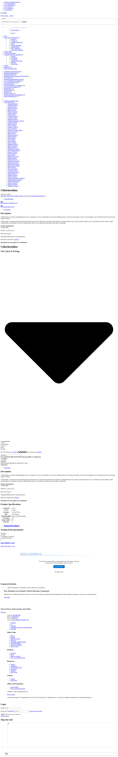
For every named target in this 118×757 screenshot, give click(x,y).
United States (14, 181)
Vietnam (12, 184)
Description (7, 209)
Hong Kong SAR (15, 130)
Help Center (14, 64)
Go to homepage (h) (9, 3)
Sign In (13, 635)
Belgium (12, 108)
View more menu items (10, 68)
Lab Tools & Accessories (11, 87)
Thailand (13, 175)
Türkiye (12, 176)
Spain (12, 167)
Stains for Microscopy (10, 96)
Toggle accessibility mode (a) (12, 2)
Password (7, 711)
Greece (12, 128)
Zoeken (24, 21)
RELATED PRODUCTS (38, 196)
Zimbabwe (13, 186)
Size (9, 452)
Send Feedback (59, 566)
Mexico (12, 147)
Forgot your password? (36, 711)
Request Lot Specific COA (10, 203)
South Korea (14, 166)
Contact (13, 679)
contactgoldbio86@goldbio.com (20, 620)
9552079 (16, 239)
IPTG (5, 36)
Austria (12, 107)
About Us (7, 37)
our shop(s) (15, 452)
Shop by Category (16, 656)
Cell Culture (7, 78)
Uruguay (13, 183)
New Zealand (14, 150)
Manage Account (15, 638)
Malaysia (13, 146)
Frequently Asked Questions (18, 642)
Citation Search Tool (16, 61)
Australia (13, 105)
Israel (12, 138)
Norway (12, 152)
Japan (12, 141)
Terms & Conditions (16, 645)
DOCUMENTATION (17, 196)
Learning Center (8, 54)
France (12, 125)
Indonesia (13, 135)
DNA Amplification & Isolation (13, 81)
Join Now (3, 612)
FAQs (12, 44)
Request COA (8, 67)
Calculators (14, 59)
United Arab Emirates (16, 178)
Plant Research (8, 90)
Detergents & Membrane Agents (13, 79)
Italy (11, 139)
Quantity (3, 455)
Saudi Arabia (14, 161)
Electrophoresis (8, 84)
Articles (13, 56)
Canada (12, 113)
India (11, 133)
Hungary (13, 132)
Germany (13, 127)
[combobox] (14, 22)
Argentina (13, 104)
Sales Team (14, 680)
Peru (11, 155)
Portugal (12, 159)
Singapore (13, 163)
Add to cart (4, 464)
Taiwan (12, 173)
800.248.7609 (16, 615)
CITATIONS (27, 196)
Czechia (12, 118)
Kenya (12, 142)
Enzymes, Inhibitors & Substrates (13, 85)
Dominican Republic (16, 121)
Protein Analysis (8, 93)
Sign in (3, 714)
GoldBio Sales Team (16, 42)
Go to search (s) (8, 6)
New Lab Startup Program (18, 658)
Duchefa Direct (15, 47)
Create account (5, 716)
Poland (12, 158)
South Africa (14, 164)
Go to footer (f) (8, 10)
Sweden (12, 170)
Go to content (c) (8, 8)
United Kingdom (15, 180)
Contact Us (14, 40)
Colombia (13, 116)
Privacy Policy (15, 646)
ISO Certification (15, 48)
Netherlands (13, 149)
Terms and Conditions (17, 50)
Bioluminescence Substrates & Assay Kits (15, 76)
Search (3, 21)
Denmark (13, 119)
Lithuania (13, 144)
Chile (12, 115)
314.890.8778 (15, 616)
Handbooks (14, 58)
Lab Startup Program (10, 53)
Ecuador (12, 122)
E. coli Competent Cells (10, 82)
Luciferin (13, 653)
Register (13, 637)
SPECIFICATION (6, 196)
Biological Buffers (9, 74)
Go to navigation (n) (9, 5)
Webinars (13, 62)
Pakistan (12, 153)
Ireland (12, 136)
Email (3, 708)
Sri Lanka (13, 169)
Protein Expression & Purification (13, 95)
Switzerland (13, 172)
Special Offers (8, 51)
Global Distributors (16, 45)
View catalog (4, 15)
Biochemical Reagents (10, 73)
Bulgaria (12, 111)
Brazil (12, 110)
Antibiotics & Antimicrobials (12, 71)
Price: (2, 447)
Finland (12, 124)
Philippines (13, 156)
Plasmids (6, 91)
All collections (14, 37)
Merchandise (7, 88)
